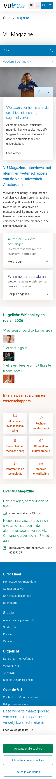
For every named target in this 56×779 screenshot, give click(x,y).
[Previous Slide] (39, 92)
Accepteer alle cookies (28, 748)
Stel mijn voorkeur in (28, 772)
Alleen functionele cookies (28, 760)
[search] (51, 50)
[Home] (4, 18)
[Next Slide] (48, 92)
